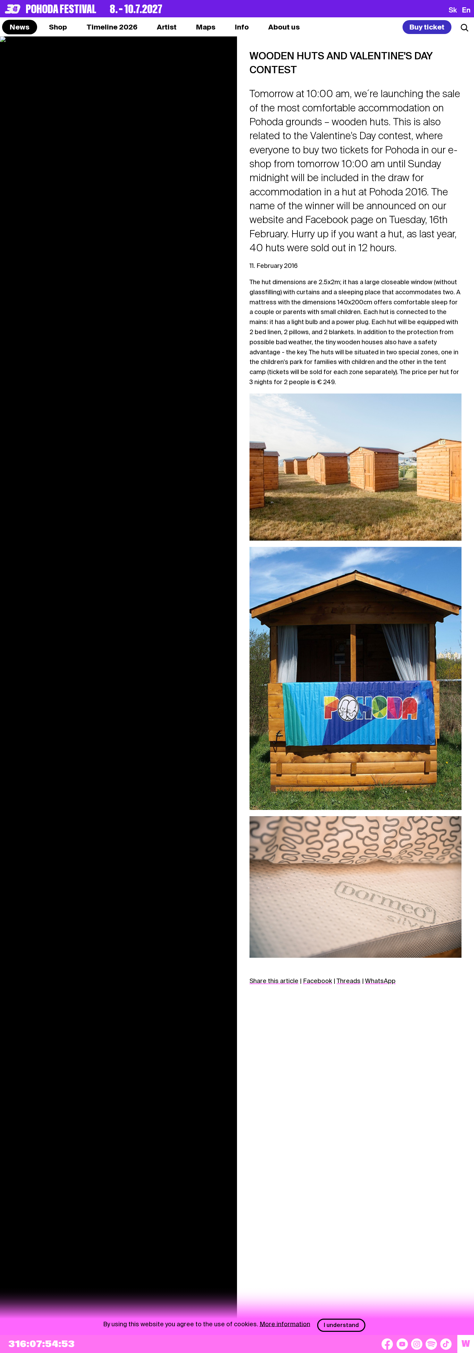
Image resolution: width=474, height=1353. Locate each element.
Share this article (273, 980)
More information (285, 1323)
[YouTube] (402, 1344)
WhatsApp (380, 980)
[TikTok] (446, 1344)
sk (453, 9)
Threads (349, 980)
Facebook (317, 980)
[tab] (58, 27)
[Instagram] (417, 1344)
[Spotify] (431, 1344)
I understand (341, 1325)
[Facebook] (387, 1344)
